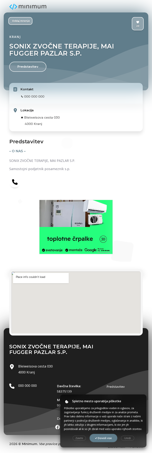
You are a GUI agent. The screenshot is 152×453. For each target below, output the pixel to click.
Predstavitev (27, 66)
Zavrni (79, 438)
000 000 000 (34, 96)
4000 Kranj (33, 124)
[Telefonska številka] (14, 182)
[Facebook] (57, 427)
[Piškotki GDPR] (67, 401)
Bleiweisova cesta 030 (42, 117)
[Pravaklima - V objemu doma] (76, 213)
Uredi (127, 438)
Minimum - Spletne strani (27, 7)
